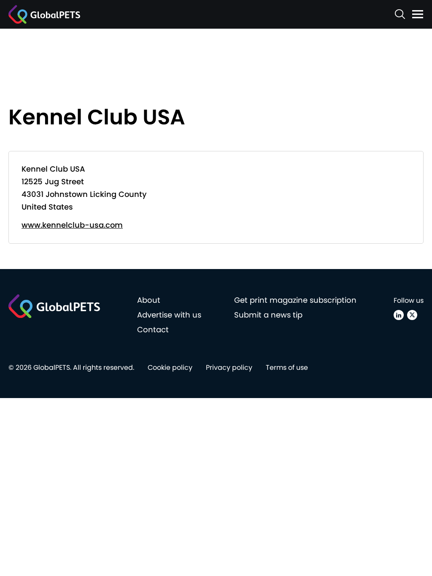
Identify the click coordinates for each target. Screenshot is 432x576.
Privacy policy (229, 367)
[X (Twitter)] (412, 315)
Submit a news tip (268, 315)
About (148, 300)
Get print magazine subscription (295, 300)
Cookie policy (170, 367)
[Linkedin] (399, 315)
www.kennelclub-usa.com (72, 225)
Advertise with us (169, 315)
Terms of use (287, 367)
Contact (153, 329)
